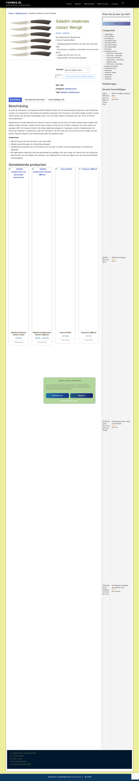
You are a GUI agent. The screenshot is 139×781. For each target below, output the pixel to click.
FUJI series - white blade (114, 53)
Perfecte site (57, 395)
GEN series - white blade (114, 55)
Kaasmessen (108, 70)
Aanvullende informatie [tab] (35, 99)
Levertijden (18, 756)
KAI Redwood (109, 38)
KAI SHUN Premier (111, 45)
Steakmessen (21, 13)
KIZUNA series (111, 62)
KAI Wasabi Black (110, 47)
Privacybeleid (73, 400)
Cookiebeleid (64, 400)
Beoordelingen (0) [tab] (56, 99)
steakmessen (74, 92)
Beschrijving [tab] (15, 99)
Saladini (64, 92)
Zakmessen (108, 77)
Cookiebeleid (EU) (21, 764)
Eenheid (59, 69)
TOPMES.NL (14, 2)
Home (69, 4)
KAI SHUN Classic (111, 40)
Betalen (78, 4)
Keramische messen (111, 51)
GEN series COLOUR (113, 57)
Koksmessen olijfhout (111, 66)
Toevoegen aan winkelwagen (79, 77)
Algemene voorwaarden (24, 753)
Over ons (17, 759)
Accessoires (108, 79)
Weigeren (81, 395)
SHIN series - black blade (114, 64)
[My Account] (126, 4)
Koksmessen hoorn (110, 68)
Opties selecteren (42, 341)
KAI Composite (109, 36)
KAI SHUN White (110, 43)
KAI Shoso (108, 49)
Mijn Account (102, 4)
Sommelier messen (110, 72)
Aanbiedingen (109, 34)
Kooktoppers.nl (77, 777)
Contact (114, 4)
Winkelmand (89, 4)
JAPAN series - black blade (115, 60)
